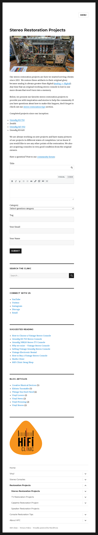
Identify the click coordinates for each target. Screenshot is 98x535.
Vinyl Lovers (18, 395)
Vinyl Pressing (19, 402)
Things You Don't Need (23, 392)
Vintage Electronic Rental (24, 352)
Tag (11, 215)
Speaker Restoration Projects (25, 509)
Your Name (15, 238)
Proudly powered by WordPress (45, 528)
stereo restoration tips (34, 107)
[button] (12, 181)
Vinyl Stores (18, 405)
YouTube (16, 299)
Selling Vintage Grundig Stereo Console (31, 349)
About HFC (15, 520)
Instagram (17, 306)
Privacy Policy (25, 528)
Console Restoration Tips (21, 514)
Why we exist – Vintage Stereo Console (31, 345)
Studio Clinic (18, 359)
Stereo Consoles (17, 479)
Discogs (16, 309)
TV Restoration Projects (22, 497)
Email (15, 313)
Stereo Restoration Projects (25, 491)
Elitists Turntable (20, 388)
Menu (83, 15)
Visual (61, 177)
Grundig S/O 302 (17, 127)
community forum (46, 157)
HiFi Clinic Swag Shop (22, 362)
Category (14, 205)
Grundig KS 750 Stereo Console (27, 339)
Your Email (15, 227)
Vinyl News (17, 398)
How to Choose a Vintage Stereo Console (31, 335)
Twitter (15, 303)
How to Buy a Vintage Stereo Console (29, 355)
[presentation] (12, 181)
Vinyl (12, 474)
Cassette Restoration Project (24, 503)
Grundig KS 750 (17, 120)
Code (70, 177)
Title (12, 163)
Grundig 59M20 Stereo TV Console (28, 342)
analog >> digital (62, 83)
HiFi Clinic (14, 528)
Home (13, 468)
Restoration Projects (20, 485)
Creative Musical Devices (24, 385)
